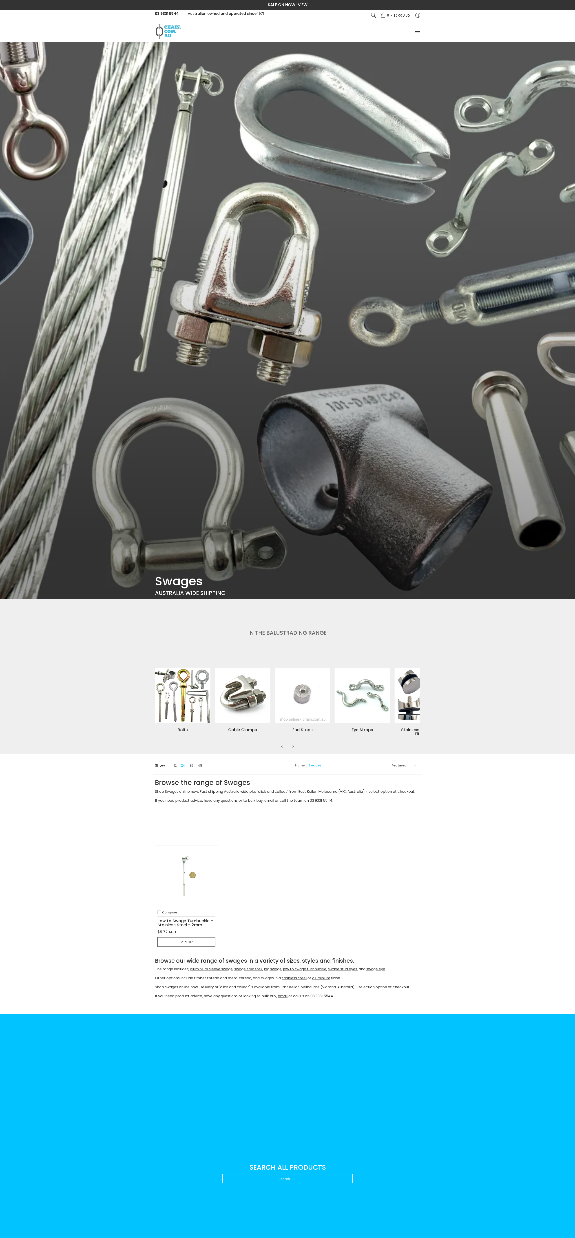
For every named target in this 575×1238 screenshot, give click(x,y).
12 (175, 765)
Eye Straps (362, 730)
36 (191, 765)
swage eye (375, 969)
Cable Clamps (242, 730)
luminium (322, 978)
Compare (169, 912)
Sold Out (186, 942)
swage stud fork (248, 969)
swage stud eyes (342, 969)
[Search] (373, 15)
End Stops (302, 730)
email (269, 800)
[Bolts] (182, 695)
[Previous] (282, 746)
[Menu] (417, 31)
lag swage (273, 969)
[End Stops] (302, 695)
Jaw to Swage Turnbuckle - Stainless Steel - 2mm (185, 923)
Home (300, 765)
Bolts (183, 730)
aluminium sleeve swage (211, 969)
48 (200, 765)
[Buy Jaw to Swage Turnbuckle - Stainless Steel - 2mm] (186, 877)
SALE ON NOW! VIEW (287, 4)
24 (183, 765)
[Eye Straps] (362, 695)
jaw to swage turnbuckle (304, 969)
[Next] (293, 746)
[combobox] (287, 1178)
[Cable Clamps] (242, 695)
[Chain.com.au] (168, 31)
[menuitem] (395, 15)
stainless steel (294, 978)
